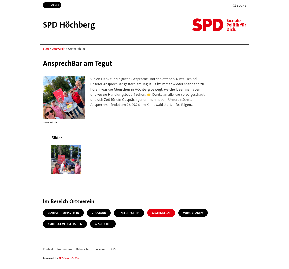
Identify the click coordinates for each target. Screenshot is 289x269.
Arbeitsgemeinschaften (65, 224)
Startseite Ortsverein (63, 213)
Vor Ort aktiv (193, 213)
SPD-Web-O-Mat (69, 258)
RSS (113, 249)
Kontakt (48, 249)
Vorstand (99, 213)
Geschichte (103, 224)
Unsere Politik (128, 213)
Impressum (64, 249)
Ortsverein (58, 48)
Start (46, 48)
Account (101, 249)
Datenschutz (84, 249)
